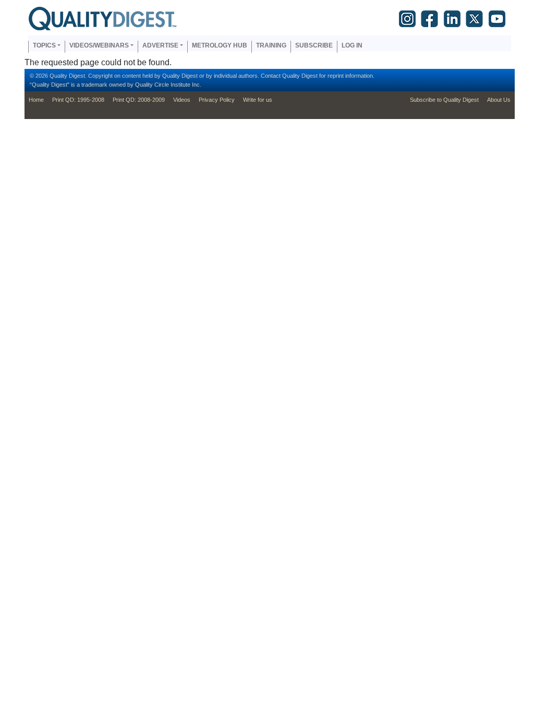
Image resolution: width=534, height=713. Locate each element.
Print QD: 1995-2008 (78, 100)
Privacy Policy (217, 100)
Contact (271, 76)
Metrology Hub (219, 45)
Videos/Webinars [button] (99, 45)
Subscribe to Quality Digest (444, 100)
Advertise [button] (160, 45)
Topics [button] (44, 45)
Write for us (257, 100)
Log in (352, 45)
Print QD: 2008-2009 (139, 100)
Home (36, 100)
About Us (499, 100)
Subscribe (314, 45)
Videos (181, 100)
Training (271, 45)
